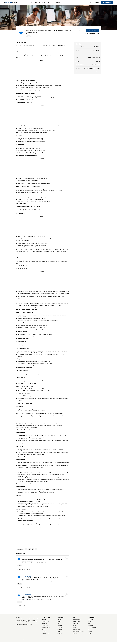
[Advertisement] (42, 69)
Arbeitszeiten (60, 633)
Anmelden (97, 2)
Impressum (90, 631)
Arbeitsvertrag (60, 629)
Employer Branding (46, 627)
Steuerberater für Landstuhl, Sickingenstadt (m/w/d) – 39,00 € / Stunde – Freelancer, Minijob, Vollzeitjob (43, 578)
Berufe (49, 2)
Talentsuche (37, 2)
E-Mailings (44, 631)
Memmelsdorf (96, 50)
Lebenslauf (59, 625)
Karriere (74, 627)
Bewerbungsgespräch (77, 619)
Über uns (89, 621)
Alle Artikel (75, 633)
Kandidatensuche (45, 621)
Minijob (28, 36)
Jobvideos (44, 629)
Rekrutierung (75, 623)
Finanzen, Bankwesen (26, 558)
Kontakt (89, 633)
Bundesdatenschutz (92, 627)
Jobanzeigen (44, 623)
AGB (89, 629)
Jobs (30, 2)
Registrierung (90, 619)
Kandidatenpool (45, 625)
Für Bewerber (57, 2)
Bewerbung (59, 627)
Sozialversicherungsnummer (78, 631)
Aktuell (44, 2)
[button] (90, 2)
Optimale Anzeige (76, 621)
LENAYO (27, 29)
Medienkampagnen (46, 633)
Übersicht (44, 619)
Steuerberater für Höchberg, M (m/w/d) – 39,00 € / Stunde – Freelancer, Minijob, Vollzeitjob (42, 560)
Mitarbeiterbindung (76, 629)
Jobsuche (59, 621)
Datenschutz (90, 625)
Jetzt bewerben (93, 30)
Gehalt (58, 631)
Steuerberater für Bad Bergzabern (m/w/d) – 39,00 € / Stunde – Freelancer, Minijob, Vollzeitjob (43, 596)
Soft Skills (75, 625)
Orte (89, 623)
